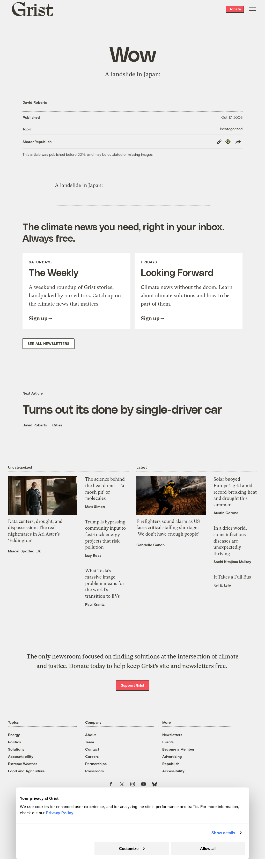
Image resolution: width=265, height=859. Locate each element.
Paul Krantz (95, 604)
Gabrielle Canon (150, 545)
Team (89, 742)
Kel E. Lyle (222, 585)
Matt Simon (95, 506)
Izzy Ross (93, 555)
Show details (223, 833)
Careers (92, 756)
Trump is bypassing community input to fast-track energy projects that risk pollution (105, 534)
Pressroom (94, 771)
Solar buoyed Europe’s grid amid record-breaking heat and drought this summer (235, 492)
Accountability (20, 756)
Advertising (172, 756)
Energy (14, 734)
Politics (14, 742)
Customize (128, 848)
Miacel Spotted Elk (24, 551)
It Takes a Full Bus (232, 577)
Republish (170, 763)
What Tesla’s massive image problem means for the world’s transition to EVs (104, 583)
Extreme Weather (22, 763)
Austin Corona (226, 512)
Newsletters (172, 734)
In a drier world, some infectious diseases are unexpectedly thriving (230, 540)
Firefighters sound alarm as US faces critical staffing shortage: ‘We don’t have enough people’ (168, 528)
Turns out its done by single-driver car (122, 409)
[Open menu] (252, 9)
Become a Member (178, 749)
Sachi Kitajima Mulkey (232, 561)
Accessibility (173, 771)
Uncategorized (230, 129)
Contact (92, 749)
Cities (57, 425)
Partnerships (96, 763)
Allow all (208, 848)
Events (168, 742)
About (90, 734)
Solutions (16, 749)
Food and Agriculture (26, 771)
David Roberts (35, 102)
